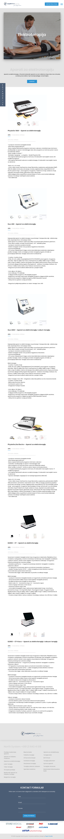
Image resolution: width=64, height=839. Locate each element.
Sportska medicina (29, 769)
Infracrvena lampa (29, 758)
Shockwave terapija (30, 763)
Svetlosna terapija (29, 761)
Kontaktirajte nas (51, 4)
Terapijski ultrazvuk (49, 766)
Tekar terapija (8, 767)
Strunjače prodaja (9, 770)
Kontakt (32, 81)
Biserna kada (28, 752)
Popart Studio (49, 836)
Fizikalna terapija (29, 755)
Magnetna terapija (10, 777)
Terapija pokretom (49, 761)
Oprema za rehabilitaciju (51, 752)
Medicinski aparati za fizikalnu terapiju (10, 773)
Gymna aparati (48, 763)
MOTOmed (46, 758)
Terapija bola (47, 755)
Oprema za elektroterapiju (12, 761)
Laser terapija (8, 764)
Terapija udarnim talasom (32, 766)
